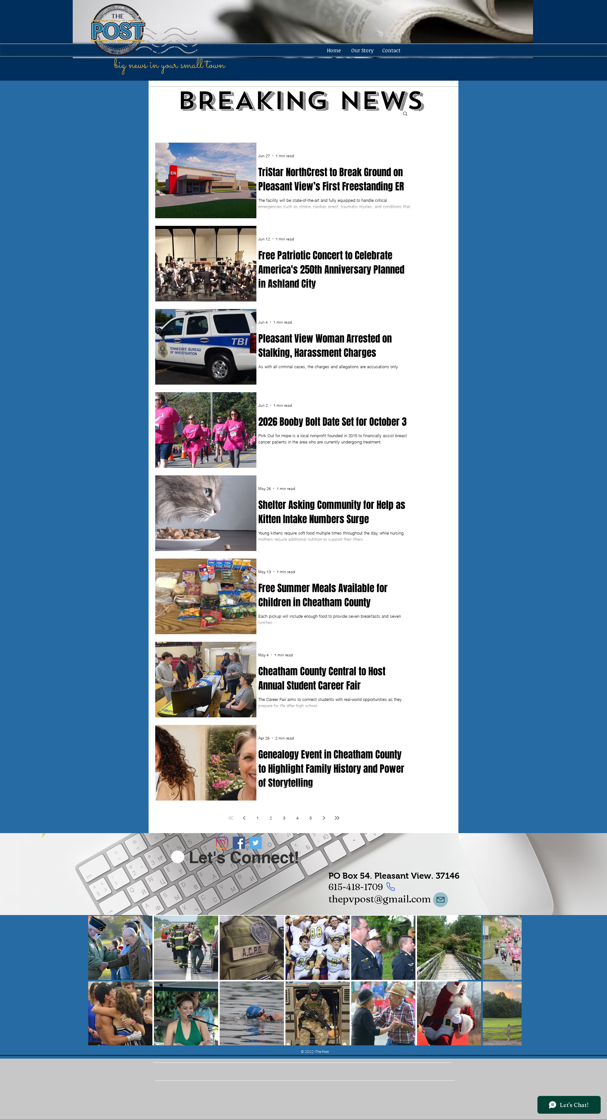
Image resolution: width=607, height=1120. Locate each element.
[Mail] (440, 899)
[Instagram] (222, 843)
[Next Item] (510, 980)
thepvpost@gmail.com (379, 899)
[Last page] (337, 818)
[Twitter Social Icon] (255, 843)
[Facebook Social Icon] (239, 843)
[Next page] (323, 818)
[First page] (230, 818)
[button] (405, 114)
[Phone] (390, 887)
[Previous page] (244, 818)
